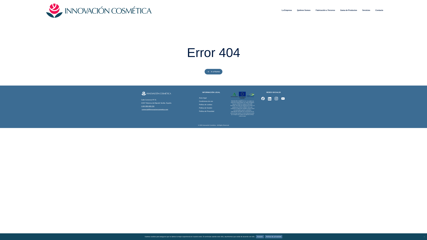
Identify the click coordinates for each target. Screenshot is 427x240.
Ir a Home (215, 71)
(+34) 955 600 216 (147, 106)
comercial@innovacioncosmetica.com (155, 109)
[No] (424, 237)
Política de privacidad (273, 236)
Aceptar (260, 236)
